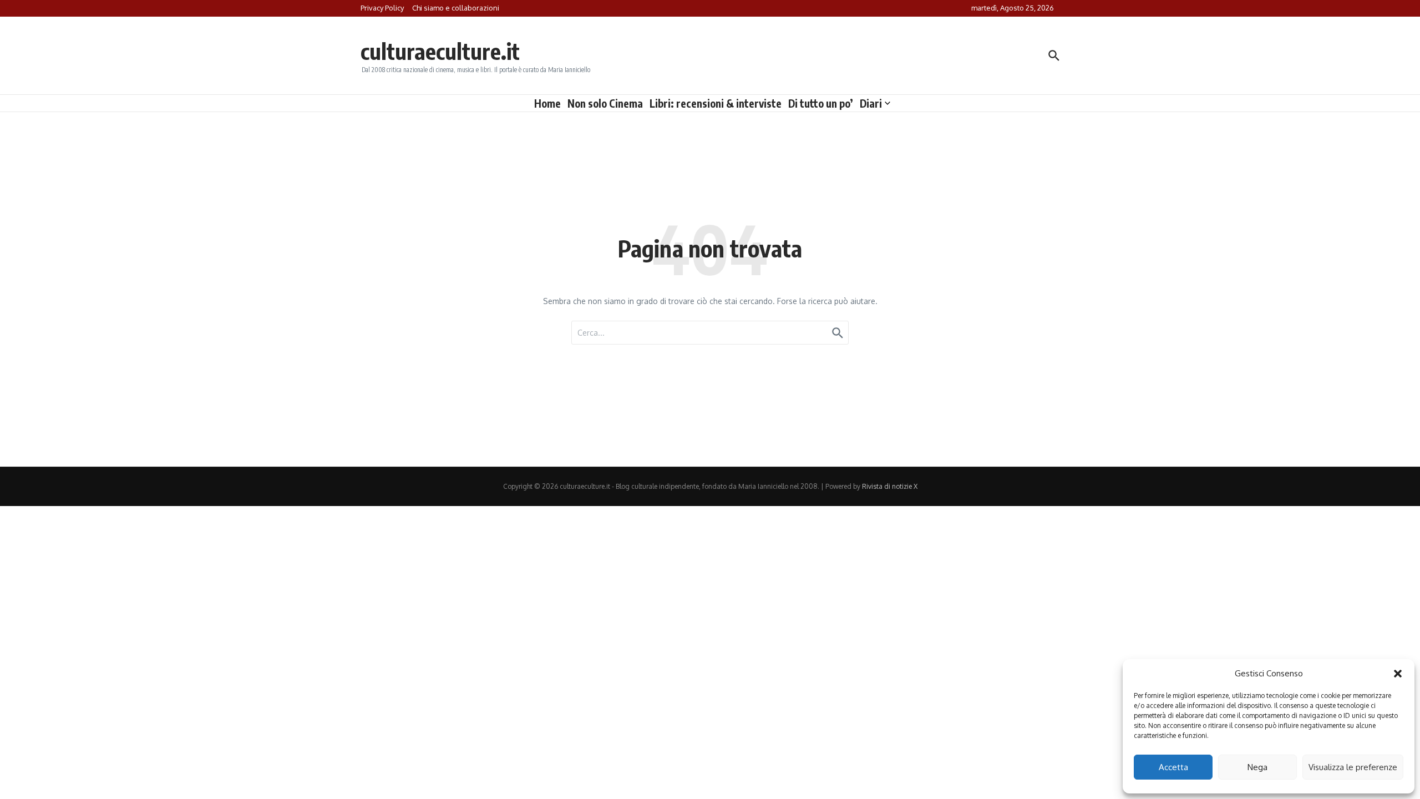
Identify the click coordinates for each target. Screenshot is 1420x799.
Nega (1257, 767)
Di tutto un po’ (820, 103)
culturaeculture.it (440, 51)
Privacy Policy (382, 7)
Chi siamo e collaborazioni (455, 7)
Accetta (1173, 767)
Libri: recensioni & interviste (716, 103)
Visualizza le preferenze (1353, 767)
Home (547, 103)
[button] (1397, 673)
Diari (871, 103)
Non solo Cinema (605, 103)
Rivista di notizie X (889, 486)
